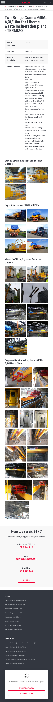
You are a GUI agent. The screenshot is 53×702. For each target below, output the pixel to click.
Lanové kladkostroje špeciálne (14, 664)
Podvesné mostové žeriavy (13, 609)
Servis (26, 580)
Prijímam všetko (26, 694)
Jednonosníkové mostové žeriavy (15, 600)
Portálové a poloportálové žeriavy (15, 613)
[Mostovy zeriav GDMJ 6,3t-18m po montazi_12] (15, 479)
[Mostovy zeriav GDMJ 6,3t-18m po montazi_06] (25, 428)
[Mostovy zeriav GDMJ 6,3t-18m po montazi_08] (15, 445)
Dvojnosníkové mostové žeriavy (15, 604)
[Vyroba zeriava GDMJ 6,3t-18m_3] (15, 199)
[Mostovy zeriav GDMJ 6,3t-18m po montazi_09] (37, 445)
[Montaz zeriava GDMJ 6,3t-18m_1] (15, 282)
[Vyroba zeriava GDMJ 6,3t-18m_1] (15, 184)
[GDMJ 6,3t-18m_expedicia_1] (15, 223)
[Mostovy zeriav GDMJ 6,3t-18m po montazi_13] (37, 479)
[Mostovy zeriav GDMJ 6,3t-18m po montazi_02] (40, 388)
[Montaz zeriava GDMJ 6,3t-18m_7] (15, 338)
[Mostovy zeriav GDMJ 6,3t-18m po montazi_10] (15, 462)
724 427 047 (26, 571)
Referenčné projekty (25, 6)
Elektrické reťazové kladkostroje (15, 655)
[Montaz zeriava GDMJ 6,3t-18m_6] (37, 321)
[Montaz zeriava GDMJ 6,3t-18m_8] (37, 338)
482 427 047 (26, 546)
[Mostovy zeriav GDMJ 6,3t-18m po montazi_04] (34, 409)
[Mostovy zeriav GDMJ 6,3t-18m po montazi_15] (40, 501)
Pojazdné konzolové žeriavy (13, 629)
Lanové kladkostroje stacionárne (15, 651)
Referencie (12, 6)
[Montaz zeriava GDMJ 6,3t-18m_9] (16, 354)
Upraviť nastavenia (26, 688)
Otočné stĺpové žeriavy (12, 621)
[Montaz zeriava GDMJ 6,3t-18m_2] (37, 282)
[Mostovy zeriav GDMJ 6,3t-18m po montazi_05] (11, 428)
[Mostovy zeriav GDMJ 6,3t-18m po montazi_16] (17, 518)
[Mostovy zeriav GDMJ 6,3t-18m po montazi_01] (18, 388)
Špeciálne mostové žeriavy (13, 617)
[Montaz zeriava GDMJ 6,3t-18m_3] (12, 304)
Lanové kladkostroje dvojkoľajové (15, 647)
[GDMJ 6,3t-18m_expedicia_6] (37, 254)
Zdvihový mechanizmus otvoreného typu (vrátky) (20, 659)
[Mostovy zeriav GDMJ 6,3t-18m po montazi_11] (37, 462)
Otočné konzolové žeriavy (13, 625)
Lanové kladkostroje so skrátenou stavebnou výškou (21, 643)
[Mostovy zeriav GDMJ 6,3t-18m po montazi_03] (12, 409)
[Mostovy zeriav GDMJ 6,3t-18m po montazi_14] (18, 501)
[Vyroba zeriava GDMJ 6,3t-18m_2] (37, 184)
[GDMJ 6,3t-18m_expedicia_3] (15, 238)
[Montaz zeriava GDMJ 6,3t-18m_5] (15, 321)
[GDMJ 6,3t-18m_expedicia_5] (15, 254)
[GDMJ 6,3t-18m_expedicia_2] (37, 223)
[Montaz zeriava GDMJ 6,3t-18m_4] (34, 304)
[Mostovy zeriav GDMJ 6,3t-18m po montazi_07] (40, 428)
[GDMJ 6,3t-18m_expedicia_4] (37, 238)
